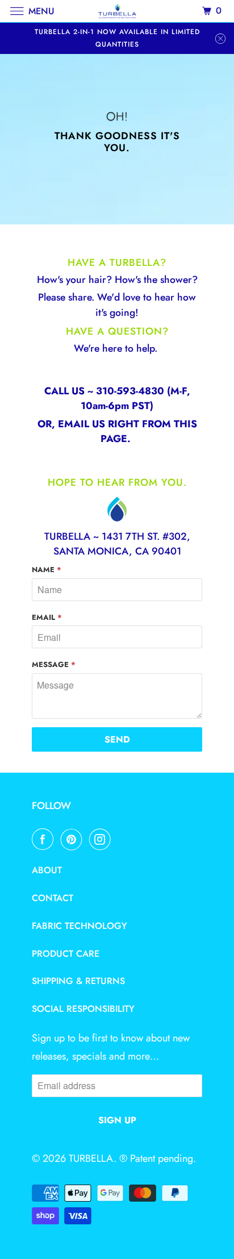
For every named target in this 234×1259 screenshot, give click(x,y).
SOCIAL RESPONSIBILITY (83, 1008)
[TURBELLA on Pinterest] (74, 839)
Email (47, 617)
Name (46, 569)
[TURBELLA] (117, 11)
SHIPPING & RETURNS (78, 980)
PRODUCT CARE (65, 953)
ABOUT (47, 870)
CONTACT (52, 897)
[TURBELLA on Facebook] (45, 839)
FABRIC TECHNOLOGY (79, 925)
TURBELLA (91, 1158)
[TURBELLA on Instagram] (102, 839)
